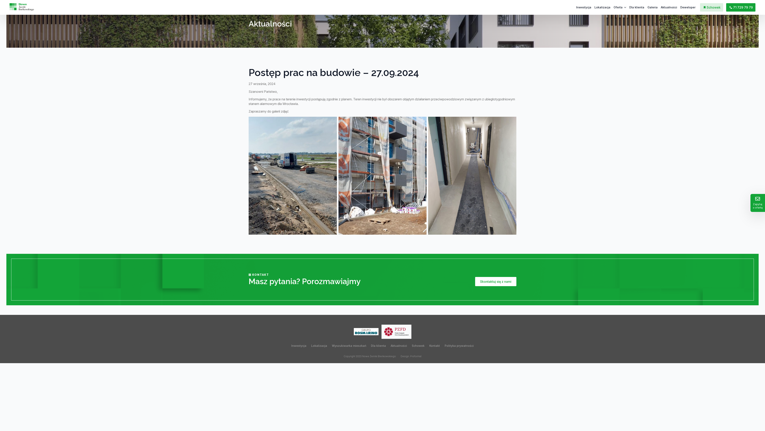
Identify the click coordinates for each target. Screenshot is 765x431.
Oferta (618, 7)
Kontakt (434, 345)
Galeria (652, 7)
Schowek (418, 345)
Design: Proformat (411, 356)
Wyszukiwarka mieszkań (349, 345)
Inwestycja (583, 7)
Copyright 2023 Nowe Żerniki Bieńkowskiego (370, 356)
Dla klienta (636, 7)
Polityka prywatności (459, 345)
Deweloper (687, 7)
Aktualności (669, 7)
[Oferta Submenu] (625, 7)
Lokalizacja (602, 7)
